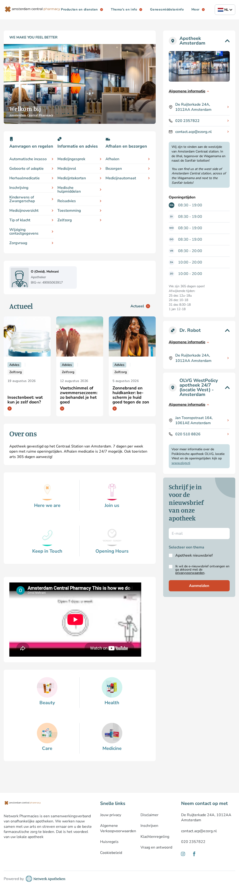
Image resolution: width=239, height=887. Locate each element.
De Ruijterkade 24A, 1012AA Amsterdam (193, 107)
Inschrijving (18, 187)
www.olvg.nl (181, 463)
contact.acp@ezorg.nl (193, 131)
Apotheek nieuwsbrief (194, 555)
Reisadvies (66, 201)
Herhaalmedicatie (24, 178)
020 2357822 (187, 120)
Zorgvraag (18, 243)
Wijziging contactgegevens (24, 231)
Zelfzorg (64, 220)
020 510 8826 (187, 434)
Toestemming (69, 210)
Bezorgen (113, 168)
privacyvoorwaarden (189, 573)
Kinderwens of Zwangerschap (22, 199)
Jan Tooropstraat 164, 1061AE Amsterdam (194, 420)
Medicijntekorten (71, 178)
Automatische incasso (28, 159)
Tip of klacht (19, 220)
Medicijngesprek (71, 159)
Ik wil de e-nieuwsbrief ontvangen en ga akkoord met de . (202, 570)
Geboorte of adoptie (26, 168)
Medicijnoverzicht (24, 210)
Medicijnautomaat (120, 178)
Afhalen (112, 159)
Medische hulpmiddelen (69, 189)
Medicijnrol (66, 168)
